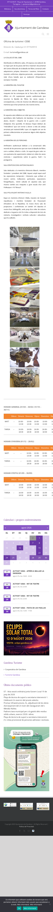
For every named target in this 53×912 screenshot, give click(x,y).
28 (33, 557)
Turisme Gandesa (12, 675)
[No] (50, 904)
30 (46, 557)
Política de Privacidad (26, 826)
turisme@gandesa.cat (19, 52)
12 (20, 548)
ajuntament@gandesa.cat (31, 4)
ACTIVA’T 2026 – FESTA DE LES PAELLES (29, 608)
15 (39, 548)
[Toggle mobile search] (43, 34)
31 (33, 538)
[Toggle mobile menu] (48, 34)
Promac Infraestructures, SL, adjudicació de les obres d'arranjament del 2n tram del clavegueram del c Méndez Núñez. (26, 706)
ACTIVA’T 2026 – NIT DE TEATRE (26, 584)
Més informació (30, 908)
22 (39, 553)
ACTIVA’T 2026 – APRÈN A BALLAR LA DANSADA (28, 572)
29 (39, 557)
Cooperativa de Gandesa (15, 669)
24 (7, 557)
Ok (19, 908)
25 (13, 557)
